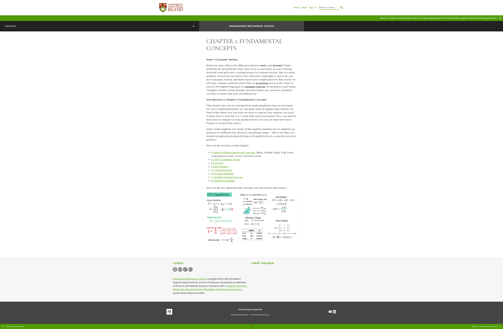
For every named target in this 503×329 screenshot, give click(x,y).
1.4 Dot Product (220, 166)
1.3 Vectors (217, 163)
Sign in (312, 7)
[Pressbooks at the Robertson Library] (171, 7)
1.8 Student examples (223, 180)
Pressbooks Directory (260, 315)
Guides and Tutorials (239, 315)
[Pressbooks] (169, 312)
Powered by (250, 309)
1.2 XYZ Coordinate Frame (225, 159)
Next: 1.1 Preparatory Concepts (485, 326)
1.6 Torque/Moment (222, 173)
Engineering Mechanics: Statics (251, 26)
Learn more (428, 18)
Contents (10, 26)
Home (296, 7)
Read (304, 7)
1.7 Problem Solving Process (226, 177)
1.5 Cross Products (221, 170)
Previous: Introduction (14, 326)
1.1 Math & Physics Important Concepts (233, 152)
